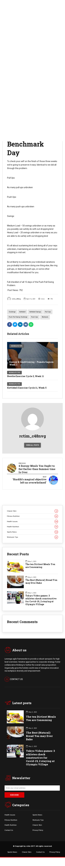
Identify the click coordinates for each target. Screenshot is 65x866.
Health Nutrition (32, 527)
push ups (34, 317)
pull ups (48, 312)
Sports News (32, 532)
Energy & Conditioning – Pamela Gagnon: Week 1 (31, 363)
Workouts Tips (16, 346)
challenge (12, 312)
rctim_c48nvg (16, 299)
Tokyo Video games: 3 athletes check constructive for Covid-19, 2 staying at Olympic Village (41, 600)
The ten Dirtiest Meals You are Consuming (40, 566)
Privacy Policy (37, 830)
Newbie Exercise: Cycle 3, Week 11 (25, 376)
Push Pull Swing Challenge (18, 317)
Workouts (45, 317)
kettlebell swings (35, 312)
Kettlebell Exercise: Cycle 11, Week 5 (27, 387)
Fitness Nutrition (32, 516)
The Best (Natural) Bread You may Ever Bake (41, 581)
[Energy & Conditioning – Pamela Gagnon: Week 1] (32, 355)
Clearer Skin (32, 511)
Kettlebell (22, 312)
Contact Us (9, 830)
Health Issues (32, 521)
